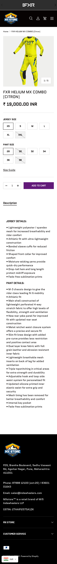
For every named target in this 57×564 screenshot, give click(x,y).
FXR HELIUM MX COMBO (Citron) (25, 31)
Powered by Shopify (29, 556)
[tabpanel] (28, 314)
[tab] (10, 203)
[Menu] (51, 18)
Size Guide (9, 170)
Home (5, 31)
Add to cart (39, 185)
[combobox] (10, 559)
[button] (44, 18)
